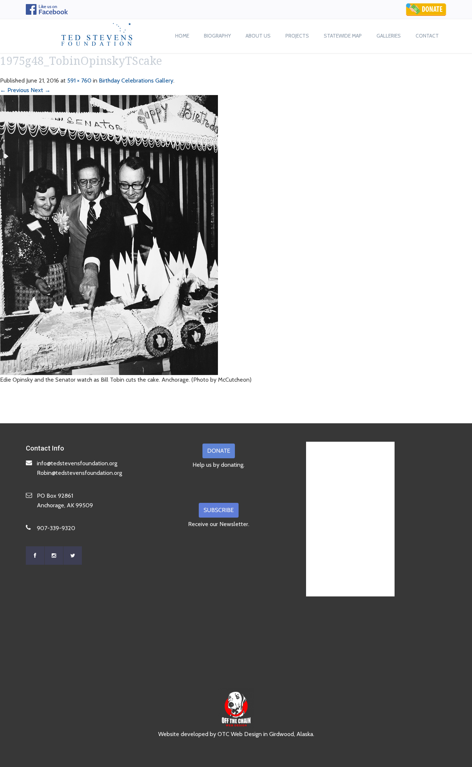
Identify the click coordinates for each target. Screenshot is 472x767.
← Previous (14, 90)
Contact (427, 35)
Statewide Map (343, 35)
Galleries (388, 35)
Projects (297, 35)
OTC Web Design (240, 734)
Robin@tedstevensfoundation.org (79, 472)
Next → (41, 90)
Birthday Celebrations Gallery (136, 80)
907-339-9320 (56, 528)
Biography (217, 35)
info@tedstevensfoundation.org (77, 463)
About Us (258, 35)
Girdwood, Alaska (291, 734)
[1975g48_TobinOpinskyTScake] (109, 234)
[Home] (97, 32)
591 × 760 (79, 80)
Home (182, 35)
